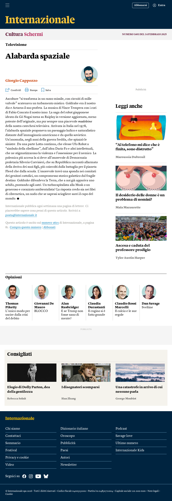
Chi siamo (12, 428)
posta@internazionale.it (21, 215)
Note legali (153, 491)
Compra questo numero (25, 227)
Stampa (33, 90)
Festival (11, 450)
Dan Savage (151, 303)
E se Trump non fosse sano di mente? (72, 315)
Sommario (12, 443)
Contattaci (13, 436)
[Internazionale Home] (20, 418)
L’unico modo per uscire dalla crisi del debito (17, 315)
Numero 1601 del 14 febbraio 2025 (144, 34)
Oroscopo (67, 436)
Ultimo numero (127, 443)
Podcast (121, 428)
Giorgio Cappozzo (21, 81)
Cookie (9, 494)
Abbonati (49, 227)
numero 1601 (50, 222)
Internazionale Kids (130, 450)
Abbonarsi (140, 5)
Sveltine (147, 307)
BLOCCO (41, 311)
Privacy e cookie (17, 457)
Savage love (124, 436)
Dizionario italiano (74, 428)
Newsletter (68, 465)
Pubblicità (67, 443)
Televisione (16, 45)
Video (9, 465)
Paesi (64, 450)
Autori (65, 457)
